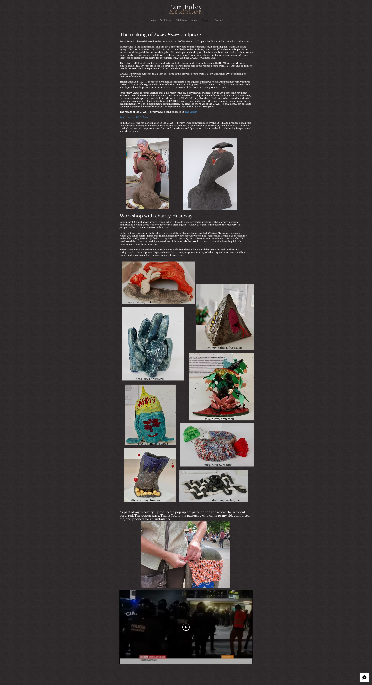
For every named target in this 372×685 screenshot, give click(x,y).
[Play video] (186, 627)
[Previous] (143, 554)
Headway (222, 222)
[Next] (228, 554)
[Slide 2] (184, 583)
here (232, 103)
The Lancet (191, 111)
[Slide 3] (187, 583)
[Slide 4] (191, 583)
